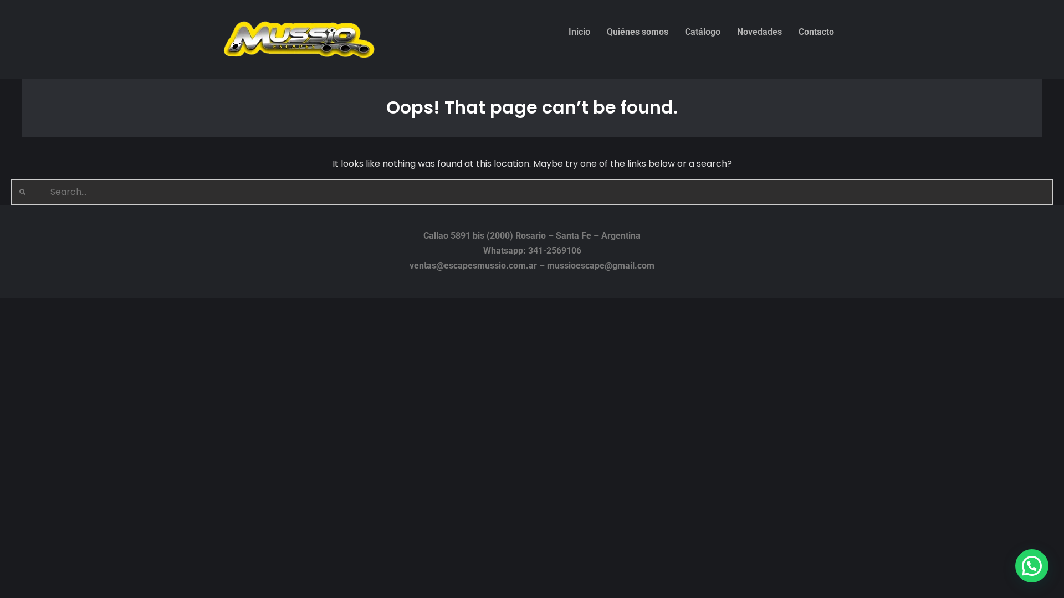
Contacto (816, 32)
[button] (1031, 565)
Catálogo (702, 32)
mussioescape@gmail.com (600, 265)
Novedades (759, 32)
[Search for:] (532, 191)
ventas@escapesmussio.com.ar (473, 265)
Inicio (579, 32)
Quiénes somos (637, 32)
